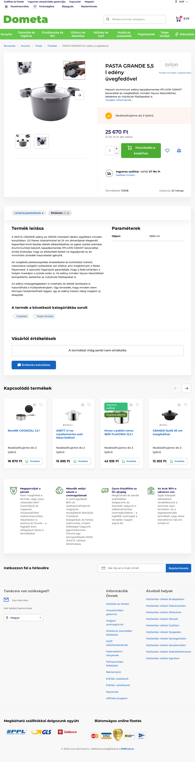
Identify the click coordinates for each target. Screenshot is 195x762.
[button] (79, 95)
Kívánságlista (46, 6)
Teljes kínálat (45, 316)
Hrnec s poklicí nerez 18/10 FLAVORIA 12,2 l (118, 432)
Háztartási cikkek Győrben (162, 625)
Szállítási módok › (126, 175)
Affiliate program (117, 698)
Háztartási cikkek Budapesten (165, 599)
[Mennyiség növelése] (116, 148)
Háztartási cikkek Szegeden (163, 632)
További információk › (119, 99)
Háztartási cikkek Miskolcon (163, 612)
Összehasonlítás (19, 6)
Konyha (25, 45)
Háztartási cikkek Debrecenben (166, 605)
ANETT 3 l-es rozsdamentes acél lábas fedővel (69, 434)
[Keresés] (108, 19)
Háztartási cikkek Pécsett (162, 618)
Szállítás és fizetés (14, 1)
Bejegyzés (68, 6)
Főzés (38, 45)
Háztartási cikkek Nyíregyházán (166, 638)
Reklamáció (113, 671)
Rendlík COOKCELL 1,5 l (24, 430)
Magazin (89, 1)
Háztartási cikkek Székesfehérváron (168, 651)
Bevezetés (9, 45)
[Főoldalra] (26, 19)
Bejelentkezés (89, 6)
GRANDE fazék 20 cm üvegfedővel (168, 432)
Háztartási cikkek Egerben (163, 658)
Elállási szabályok (117, 678)
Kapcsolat (75, 1)
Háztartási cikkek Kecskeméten (166, 645)
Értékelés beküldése (35, 365)
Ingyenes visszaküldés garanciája (47, 1)
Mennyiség (109, 150)
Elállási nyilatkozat (118, 685)
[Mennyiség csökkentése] (116, 153)
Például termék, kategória (128, 19)
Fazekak (52, 45)
